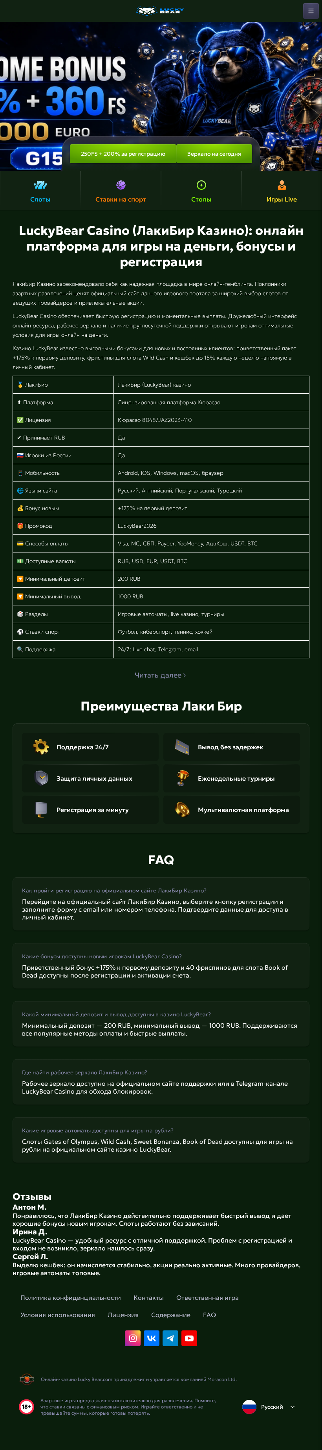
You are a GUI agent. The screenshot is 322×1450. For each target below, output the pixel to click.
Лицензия (123, 1315)
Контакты (149, 1297)
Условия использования (57, 1315)
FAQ (209, 1315)
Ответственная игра (207, 1297)
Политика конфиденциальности (70, 1297)
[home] (161, 11)
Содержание (170, 1315)
